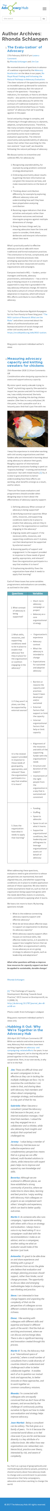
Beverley (15, 1177)
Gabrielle (15, 1105)
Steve (13, 1295)
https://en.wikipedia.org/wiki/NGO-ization (26, 332)
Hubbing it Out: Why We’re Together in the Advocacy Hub (25, 1030)
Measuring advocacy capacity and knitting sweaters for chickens (25, 362)
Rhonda (15, 1393)
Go (44, 18)
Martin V (15, 1350)
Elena (13, 1318)
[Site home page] (15, 3)
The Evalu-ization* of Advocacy (24, 49)
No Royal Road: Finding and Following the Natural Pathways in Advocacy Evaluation (26, 76)
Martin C (15, 1216)
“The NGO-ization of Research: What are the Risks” (27, 317)
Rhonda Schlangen (18, 61)
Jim (12, 1069)
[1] (40, 472)
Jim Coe (35, 61)
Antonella (16, 1256)
